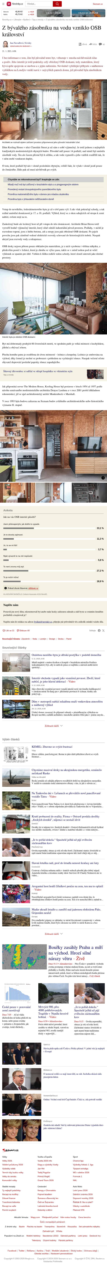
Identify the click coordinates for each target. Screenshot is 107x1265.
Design (52, 639)
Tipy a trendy (8, 375)
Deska (61, 639)
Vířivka (59, 1231)
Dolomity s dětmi (45, 1210)
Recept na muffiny (10, 1194)
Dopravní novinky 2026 (83, 1198)
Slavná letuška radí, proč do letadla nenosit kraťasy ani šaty (65, 863)
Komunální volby (9, 1180)
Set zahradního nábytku (89, 1226)
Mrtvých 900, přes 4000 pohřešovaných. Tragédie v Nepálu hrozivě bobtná (53, 1012)
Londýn (43, 639)
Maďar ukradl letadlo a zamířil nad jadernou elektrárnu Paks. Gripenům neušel (66, 911)
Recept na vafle (9, 1206)
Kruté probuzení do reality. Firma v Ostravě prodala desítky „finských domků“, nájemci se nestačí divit (65, 818)
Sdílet (94, 44)
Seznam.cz (98, 4)
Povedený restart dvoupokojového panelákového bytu (34, 189)
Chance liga (78, 1161)
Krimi (34, 800)
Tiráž (47, 1251)
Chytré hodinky (49, 1240)
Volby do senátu (9, 1176)
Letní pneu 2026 (80, 1190)
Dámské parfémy (68, 1236)
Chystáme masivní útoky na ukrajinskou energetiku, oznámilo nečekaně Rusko (67, 771)
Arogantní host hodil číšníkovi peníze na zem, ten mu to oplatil (67, 886)
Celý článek (95, 975)
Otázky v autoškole (81, 1206)
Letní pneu (82, 1236)
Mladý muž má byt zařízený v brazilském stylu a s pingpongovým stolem (43, 184)
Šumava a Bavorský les (48, 1198)
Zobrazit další (52, 725)
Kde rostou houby (68, 1217)
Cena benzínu (84, 1217)
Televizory (36, 1240)
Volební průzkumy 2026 (12, 1165)
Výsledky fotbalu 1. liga (83, 1165)
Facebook (12, 1251)
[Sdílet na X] (103, 630)
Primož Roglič (44, 1176)
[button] (53, 109)
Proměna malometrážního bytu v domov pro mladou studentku (38, 194)
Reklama (31, 1251)
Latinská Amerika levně (48, 1206)
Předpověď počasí (50, 1217)
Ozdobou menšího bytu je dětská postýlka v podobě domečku (66, 655)
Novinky (28, 43)
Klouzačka (72, 1226)
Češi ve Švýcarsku (46, 1202)
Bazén (22, 1226)
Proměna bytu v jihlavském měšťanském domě (31, 199)
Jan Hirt (41, 1168)
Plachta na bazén (34, 1226)
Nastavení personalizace (62, 1253)
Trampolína (49, 1226)
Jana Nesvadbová (16, 43)
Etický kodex (76, 1251)
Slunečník (61, 1226)
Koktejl (34, 893)
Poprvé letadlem (45, 1194)
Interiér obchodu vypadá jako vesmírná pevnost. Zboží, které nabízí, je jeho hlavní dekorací (66, 679)
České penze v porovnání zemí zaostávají (16, 1008)
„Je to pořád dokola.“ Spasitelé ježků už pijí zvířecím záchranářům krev (62, 841)
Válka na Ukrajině (39, 777)
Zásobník (25, 639)
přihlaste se (33, 588)
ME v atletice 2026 (81, 1172)
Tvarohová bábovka (11, 1202)
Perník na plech (9, 1210)
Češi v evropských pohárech (52, 1222)
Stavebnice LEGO (50, 1236)
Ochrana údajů (90, 1251)
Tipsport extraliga (80, 1168)
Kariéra (40, 1251)
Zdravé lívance (8, 1198)
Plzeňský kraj (37, 847)
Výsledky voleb (8, 1168)
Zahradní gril (48, 1231)
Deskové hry (95, 1236)
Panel (68, 639)
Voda (34, 639)
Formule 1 (77, 1176)
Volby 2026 (7, 1161)
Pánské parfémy (66, 1240)
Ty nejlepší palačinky (11, 1190)
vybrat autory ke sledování (20, 46)
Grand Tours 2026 (46, 1180)
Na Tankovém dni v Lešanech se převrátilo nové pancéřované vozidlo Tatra (66, 794)
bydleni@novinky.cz (43, 621)
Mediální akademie (60, 1251)
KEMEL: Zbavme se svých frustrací (52, 747)
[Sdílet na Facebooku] (99, 630)
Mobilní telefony (33, 1236)
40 (104, 44)
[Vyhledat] (57, 4)
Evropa (34, 917)
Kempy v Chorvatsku (47, 1190)
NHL (75, 1180)
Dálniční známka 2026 (83, 1194)
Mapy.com (35, 1217)
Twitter (22, 1251)
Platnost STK (78, 1210)
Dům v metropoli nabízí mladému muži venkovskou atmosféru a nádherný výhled (67, 703)
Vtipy (34, 751)
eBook (84, 44)
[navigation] (3, 4)
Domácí (35, 824)
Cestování (36, 867)
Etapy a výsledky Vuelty (48, 1165)
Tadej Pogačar (44, 1172)
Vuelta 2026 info (45, 1161)
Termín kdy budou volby (12, 1172)
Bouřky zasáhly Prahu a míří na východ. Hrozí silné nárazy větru (75, 952)
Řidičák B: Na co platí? (83, 1202)
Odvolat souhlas (41, 1253)
